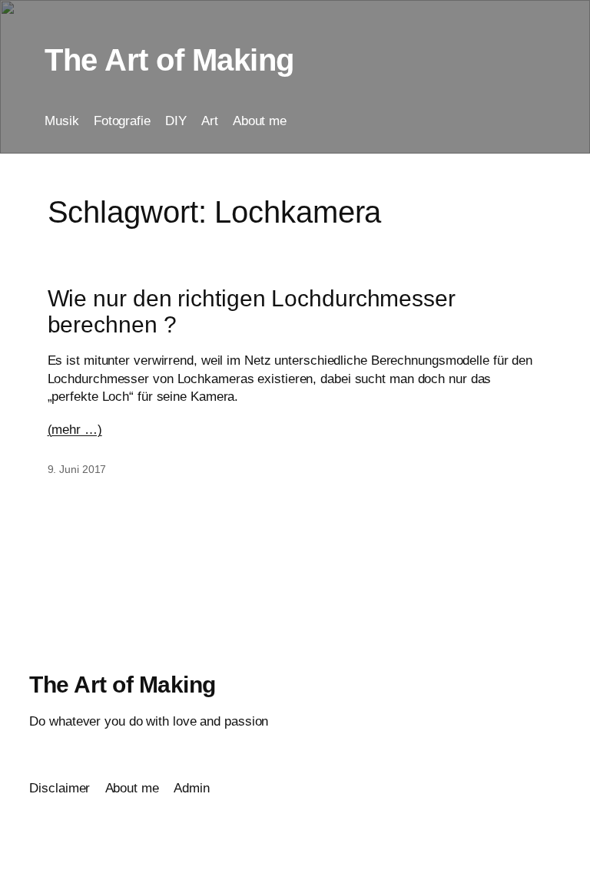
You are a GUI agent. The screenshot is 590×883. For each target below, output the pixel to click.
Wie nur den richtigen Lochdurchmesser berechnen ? (252, 311)
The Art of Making (169, 60)
